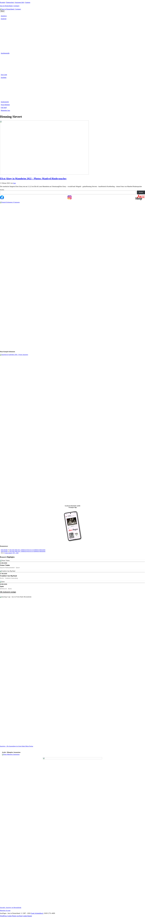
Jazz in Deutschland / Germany (9, 6)
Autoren (27, 2)
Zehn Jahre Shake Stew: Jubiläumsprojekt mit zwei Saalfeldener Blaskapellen (27, 549)
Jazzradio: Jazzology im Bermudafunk (10, 907)
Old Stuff (4, 107)
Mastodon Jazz (5, 110)
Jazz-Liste (4, 74)
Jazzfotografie (5, 53)
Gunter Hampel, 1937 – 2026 (11, 553)
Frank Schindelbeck (37, 913)
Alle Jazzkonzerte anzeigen (8, 592)
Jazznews (4, 16)
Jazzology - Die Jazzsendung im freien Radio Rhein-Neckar (16, 746)
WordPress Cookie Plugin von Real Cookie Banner (16, 916)
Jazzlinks (3, 77)
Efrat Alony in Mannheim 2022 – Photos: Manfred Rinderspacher (33, 178)
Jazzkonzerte (5, 102)
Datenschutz (10, 2)
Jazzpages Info (19, 2)
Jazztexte (3, 19)
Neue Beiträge (5, 105)
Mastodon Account (5, 910)
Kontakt (2, 2)
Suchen (2, 189)
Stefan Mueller (4, 549)
